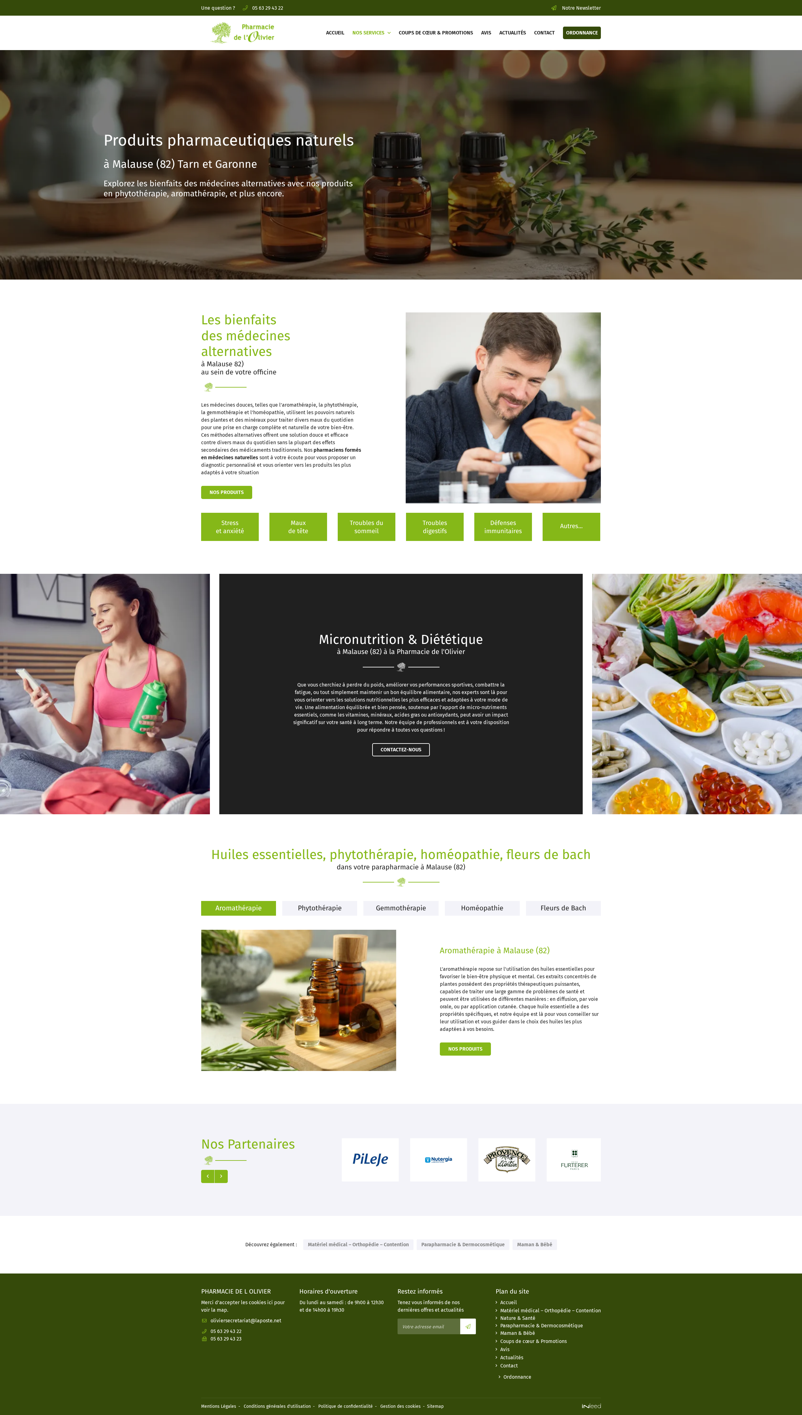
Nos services (368, 33)
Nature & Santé (517, 1318)
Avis (486, 33)
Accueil (335, 33)
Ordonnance (582, 33)
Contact (544, 33)
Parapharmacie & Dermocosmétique (463, 1245)
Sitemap (435, 1406)
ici (270, 1302)
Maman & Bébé (534, 1245)
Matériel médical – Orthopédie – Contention (358, 1245)
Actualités (512, 33)
